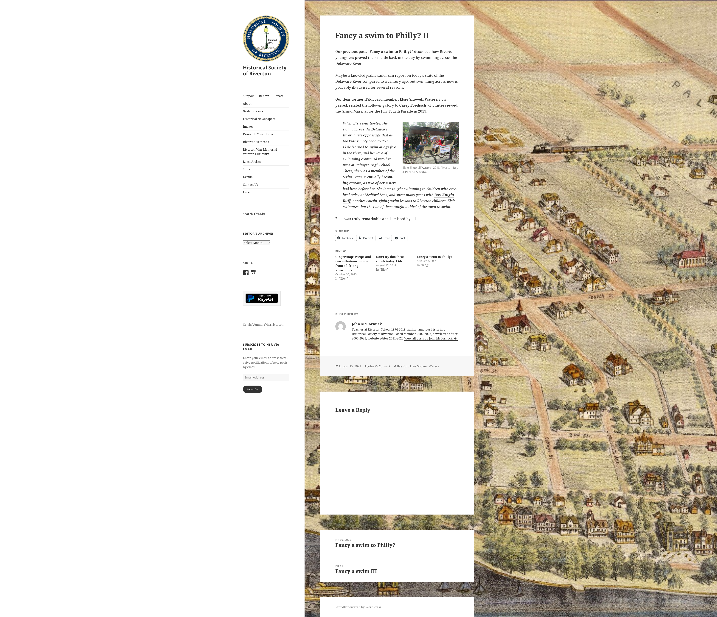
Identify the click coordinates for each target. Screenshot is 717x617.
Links (247, 192)
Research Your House (258, 134)
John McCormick (379, 366)
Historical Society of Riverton (264, 70)
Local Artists (252, 162)
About (247, 104)
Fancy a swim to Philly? (391, 51)
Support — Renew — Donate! (264, 96)
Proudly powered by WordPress (358, 607)
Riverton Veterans (256, 142)
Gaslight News (253, 111)
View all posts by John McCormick (428, 338)
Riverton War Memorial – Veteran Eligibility (261, 151)
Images (248, 126)
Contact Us (250, 185)
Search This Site (254, 214)
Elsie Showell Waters (424, 366)
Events (247, 177)
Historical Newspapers (259, 119)
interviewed (446, 105)
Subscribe (252, 389)
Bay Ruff (403, 366)
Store (247, 169)
